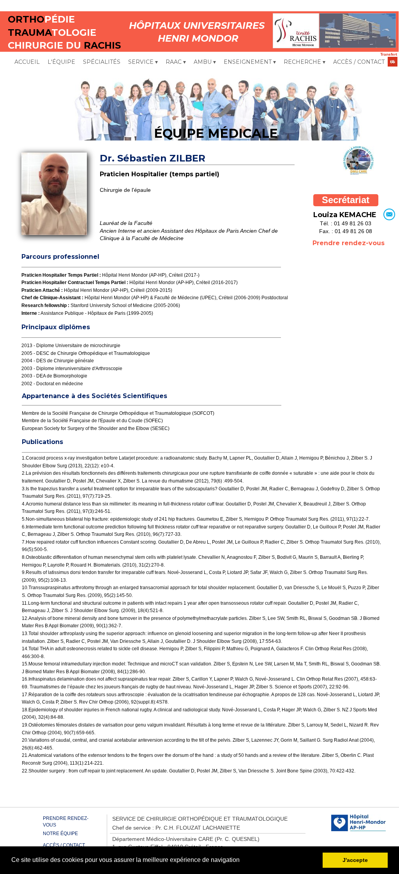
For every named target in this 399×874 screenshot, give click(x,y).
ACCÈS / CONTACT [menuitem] (359, 61)
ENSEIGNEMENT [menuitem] (250, 61)
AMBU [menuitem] (205, 61)
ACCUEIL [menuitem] (27, 61)
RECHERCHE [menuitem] (304, 61)
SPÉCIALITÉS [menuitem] (101, 61)
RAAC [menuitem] (176, 61)
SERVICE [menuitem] (143, 61)
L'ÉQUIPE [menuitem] (61, 61)
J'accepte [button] (355, 860)
